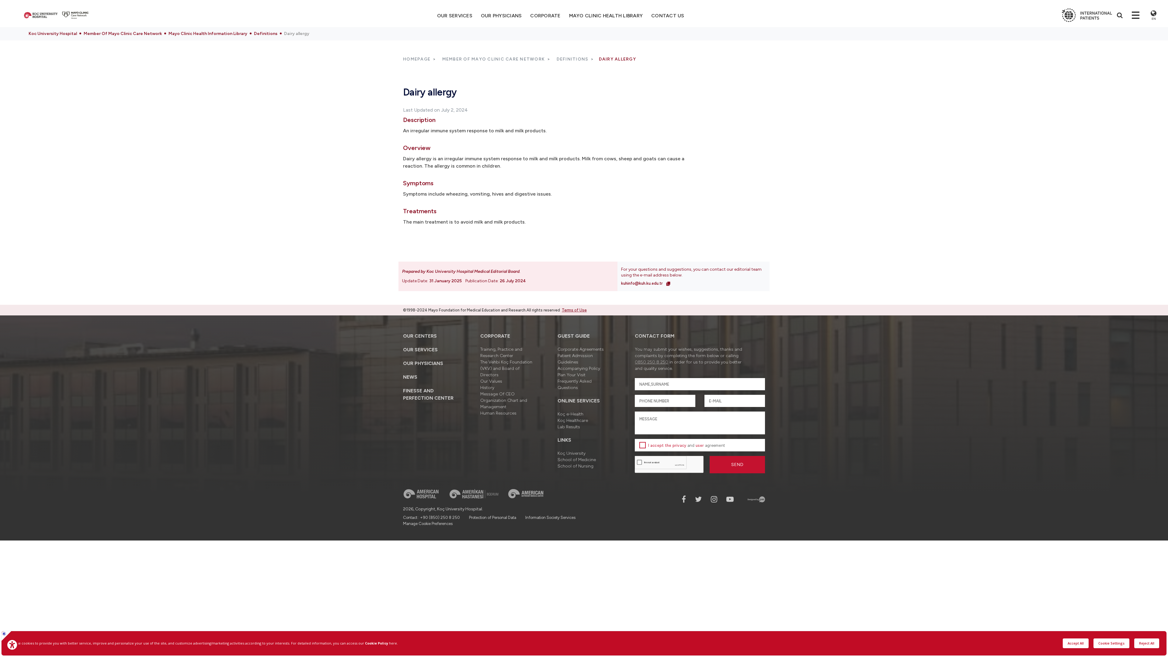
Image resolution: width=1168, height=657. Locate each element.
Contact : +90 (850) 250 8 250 (431, 517)
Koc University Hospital (53, 33)
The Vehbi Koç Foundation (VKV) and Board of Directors (506, 368)
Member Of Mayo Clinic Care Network (123, 33)
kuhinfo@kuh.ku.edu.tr (642, 283)
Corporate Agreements (581, 349)
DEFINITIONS (573, 59)
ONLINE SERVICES (579, 401)
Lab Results (569, 426)
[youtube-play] (730, 499)
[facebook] (684, 499)
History (487, 387)
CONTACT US (667, 16)
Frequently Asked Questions (575, 384)
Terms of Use (574, 310)
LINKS (564, 440)
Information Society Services (550, 517)
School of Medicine (577, 459)
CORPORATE (545, 16)
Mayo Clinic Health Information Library (208, 33)
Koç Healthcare (573, 420)
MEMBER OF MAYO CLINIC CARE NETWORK (493, 59)
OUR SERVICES (420, 350)
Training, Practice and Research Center (501, 352)
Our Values (491, 381)
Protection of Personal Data (492, 517)
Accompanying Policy (579, 368)
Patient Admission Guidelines (575, 359)
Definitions (265, 33)
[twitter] (698, 499)
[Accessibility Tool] (12, 645)
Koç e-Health (570, 414)
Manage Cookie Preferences (428, 523)
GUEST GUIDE (574, 336)
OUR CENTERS (420, 336)
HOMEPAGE (416, 59)
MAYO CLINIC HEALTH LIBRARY (606, 16)
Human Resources (498, 413)
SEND (737, 464)
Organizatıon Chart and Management (503, 403)
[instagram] (714, 499)
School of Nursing (575, 466)
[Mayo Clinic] (75, 15)
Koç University (572, 453)
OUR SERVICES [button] (454, 16)
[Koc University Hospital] (40, 15)
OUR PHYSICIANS (501, 16)
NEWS (410, 377)
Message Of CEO (497, 394)
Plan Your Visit (572, 374)
